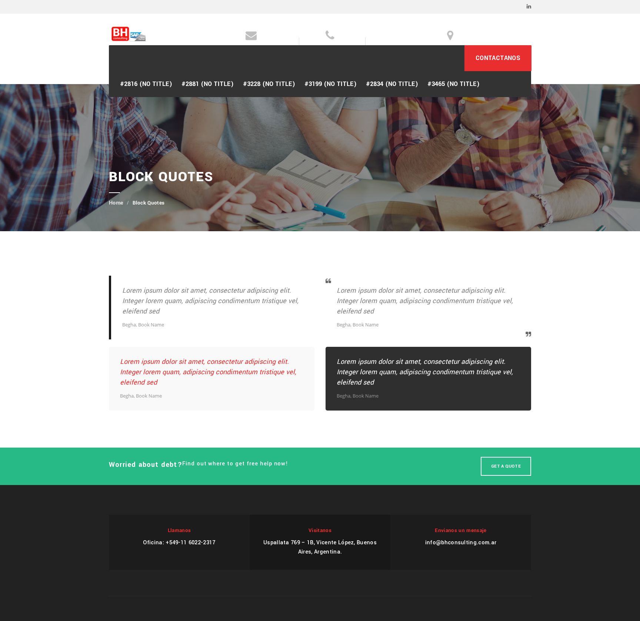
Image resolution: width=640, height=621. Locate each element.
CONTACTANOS (498, 58)
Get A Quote (506, 466)
